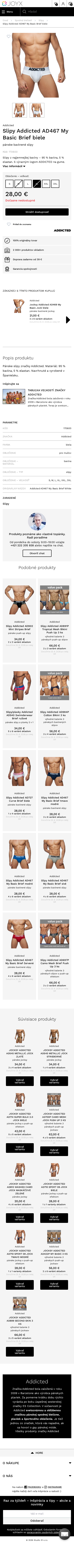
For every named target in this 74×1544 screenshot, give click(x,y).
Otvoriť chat (37, 553)
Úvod (5, 20)
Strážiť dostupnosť (37, 212)
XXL (46, 183)
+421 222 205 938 (22, 545)
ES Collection (31, 1406)
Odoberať (37, 1520)
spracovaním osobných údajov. (44, 1532)
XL (37, 183)
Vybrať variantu (20, 1081)
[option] (37, 311)
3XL (55, 183)
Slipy (41, 20)
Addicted (8, 125)
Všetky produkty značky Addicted (37, 1431)
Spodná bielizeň (23, 20)
